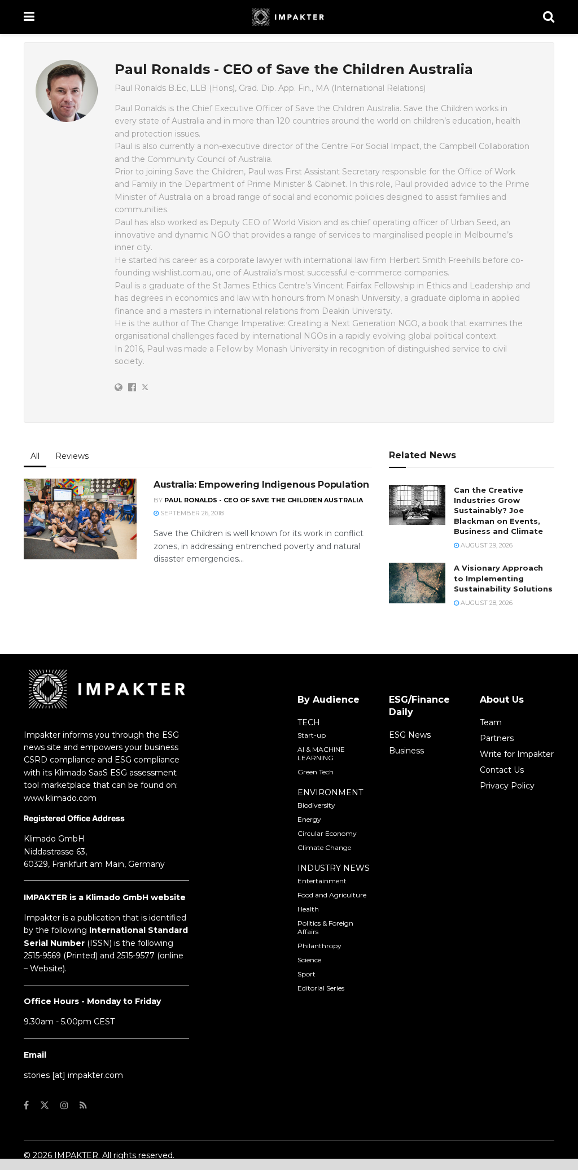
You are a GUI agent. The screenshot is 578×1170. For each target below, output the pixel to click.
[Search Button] (548, 17)
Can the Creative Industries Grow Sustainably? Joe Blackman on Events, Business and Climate (498, 510)
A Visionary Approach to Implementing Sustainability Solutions (503, 578)
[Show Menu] (29, 17)
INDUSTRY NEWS (333, 868)
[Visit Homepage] (288, 17)
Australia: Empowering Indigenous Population (261, 484)
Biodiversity (316, 805)
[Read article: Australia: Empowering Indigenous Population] (80, 519)
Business (406, 751)
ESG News (410, 735)
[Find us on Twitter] (44, 1105)
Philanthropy (319, 945)
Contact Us (502, 770)
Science (309, 960)
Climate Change (324, 847)
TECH (308, 722)
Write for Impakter (517, 754)
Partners (497, 738)
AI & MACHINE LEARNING (321, 753)
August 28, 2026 (486, 603)
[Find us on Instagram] (64, 1105)
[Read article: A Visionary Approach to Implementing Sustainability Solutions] (417, 583)
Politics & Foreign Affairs (325, 927)
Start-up (311, 735)
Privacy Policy (507, 786)
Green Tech (315, 772)
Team (491, 722)
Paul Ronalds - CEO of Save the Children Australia (263, 500)
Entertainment (322, 881)
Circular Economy (327, 833)
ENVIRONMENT (330, 792)
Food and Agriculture (331, 895)
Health (308, 909)
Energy (309, 819)
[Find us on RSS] (83, 1105)
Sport (306, 974)
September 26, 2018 (191, 513)
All (35, 456)
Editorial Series (320, 988)
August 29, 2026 (486, 545)
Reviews (72, 456)
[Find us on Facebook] (26, 1105)
